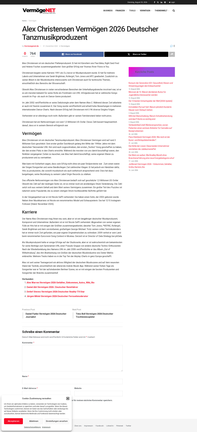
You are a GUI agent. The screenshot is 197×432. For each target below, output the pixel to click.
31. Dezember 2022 (50, 46)
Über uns (77, 426)
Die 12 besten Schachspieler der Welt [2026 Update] (150, 101)
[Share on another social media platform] (172, 54)
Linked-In (110, 426)
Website (77, 388)
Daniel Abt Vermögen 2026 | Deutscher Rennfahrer (52, 287)
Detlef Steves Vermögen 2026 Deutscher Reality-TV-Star (56, 291)
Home (24, 21)
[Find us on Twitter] (158, 2)
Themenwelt (161, 11)
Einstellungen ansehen (57, 421)
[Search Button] (174, 10)
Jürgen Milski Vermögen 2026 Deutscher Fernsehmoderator (57, 296)
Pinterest (119, 426)
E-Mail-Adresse (30, 388)
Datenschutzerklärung (32, 427)
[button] (67, 398)
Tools (132, 11)
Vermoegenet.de (31, 46)
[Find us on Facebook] (154, 2)
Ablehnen (33, 421)
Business (108, 11)
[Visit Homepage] (39, 10)
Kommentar (28, 342)
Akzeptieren (13, 421)
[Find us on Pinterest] (165, 2)
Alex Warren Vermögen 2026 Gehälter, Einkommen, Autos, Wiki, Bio (60, 282)
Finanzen (120, 11)
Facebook (100, 426)
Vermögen (145, 11)
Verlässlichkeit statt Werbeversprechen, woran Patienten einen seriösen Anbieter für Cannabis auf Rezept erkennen (150, 128)
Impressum (46, 427)
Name (25, 376)
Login (172, 2)
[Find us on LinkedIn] (161, 2)
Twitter (128, 426)
